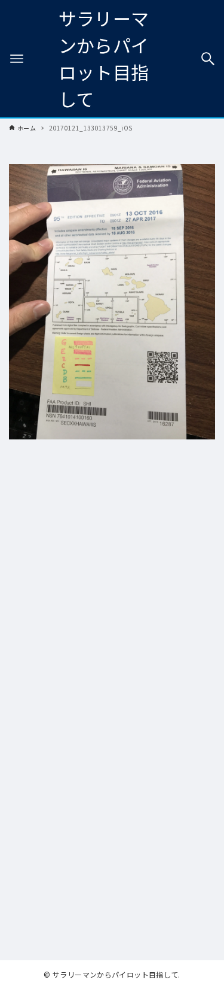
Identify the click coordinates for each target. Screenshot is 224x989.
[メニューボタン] (17, 59)
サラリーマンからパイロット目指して (104, 58)
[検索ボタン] (208, 59)
